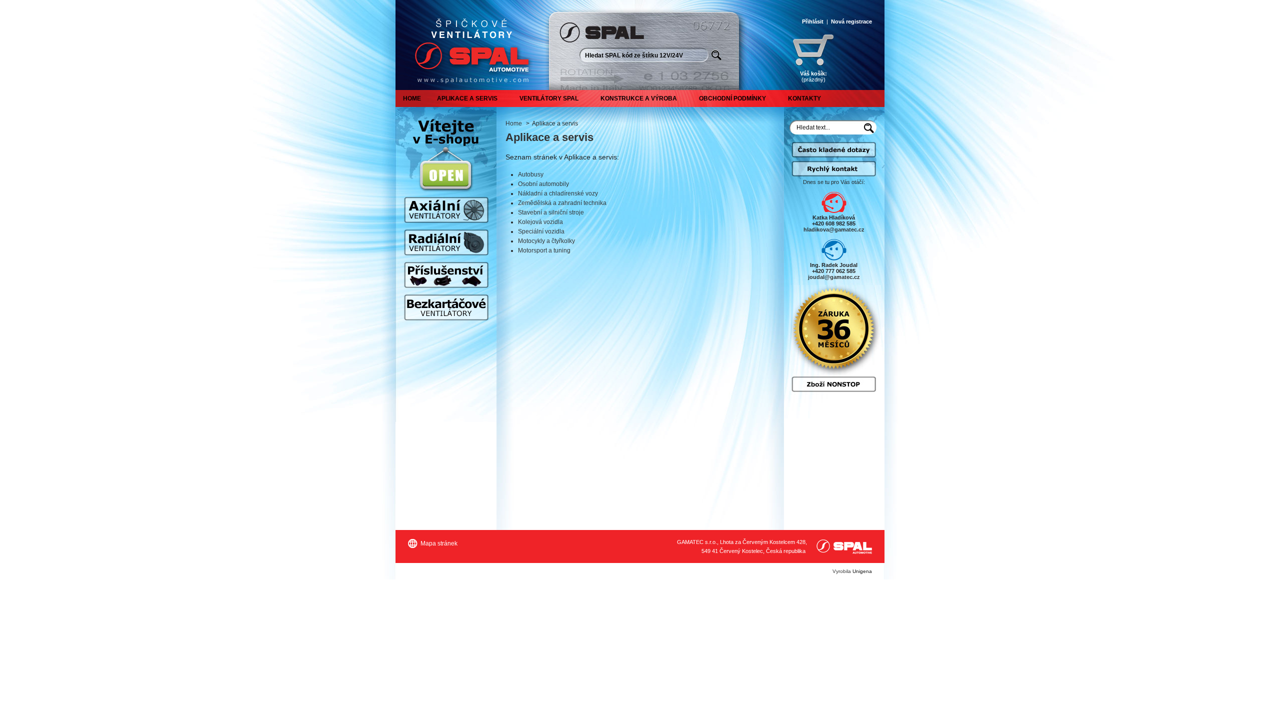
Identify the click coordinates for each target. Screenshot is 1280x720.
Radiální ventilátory (446, 243)
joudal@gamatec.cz (834, 277)
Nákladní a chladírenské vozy (558, 193)
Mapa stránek (439, 543)
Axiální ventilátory (446, 210)
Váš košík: (813, 76)
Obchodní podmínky (732, 98)
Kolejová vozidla (540, 222)
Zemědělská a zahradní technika (562, 203)
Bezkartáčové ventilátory (446, 307)
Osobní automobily (543, 184)
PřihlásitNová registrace (837, 21)
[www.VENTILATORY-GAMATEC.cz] (470, 45)
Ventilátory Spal (549, 98)
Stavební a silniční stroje (551, 212)
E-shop (446, 175)
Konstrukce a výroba (638, 98)
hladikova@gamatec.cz (834, 229)
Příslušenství (446, 275)
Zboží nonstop (834, 384)
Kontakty (804, 98)
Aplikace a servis (467, 98)
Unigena (862, 571)
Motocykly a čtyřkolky (546, 241)
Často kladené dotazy (834, 154)
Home (412, 98)
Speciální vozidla (541, 231)
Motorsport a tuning (544, 250)
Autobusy (531, 174)
